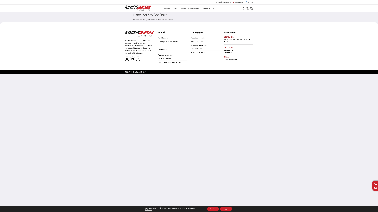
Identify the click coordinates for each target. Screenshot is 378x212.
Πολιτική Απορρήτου (165, 55)
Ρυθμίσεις (148, 210)
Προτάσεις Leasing (198, 38)
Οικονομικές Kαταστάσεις (168, 41)
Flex (175, 8)
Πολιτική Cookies (164, 59)
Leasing (167, 8)
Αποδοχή (213, 209)
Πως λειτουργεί (197, 49)
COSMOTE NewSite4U (133, 72)
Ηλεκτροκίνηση (196, 41)
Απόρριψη (226, 209)
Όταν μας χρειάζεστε (199, 45)
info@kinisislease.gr (231, 59)
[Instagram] (251, 8)
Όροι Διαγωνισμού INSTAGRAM (169, 62)
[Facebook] (243, 8)
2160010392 (228, 53)
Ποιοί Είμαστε (163, 38)
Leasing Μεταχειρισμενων (190, 8)
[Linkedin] (247, 8)
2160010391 (228, 50)
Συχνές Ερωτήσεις (198, 52)
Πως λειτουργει (208, 8)
